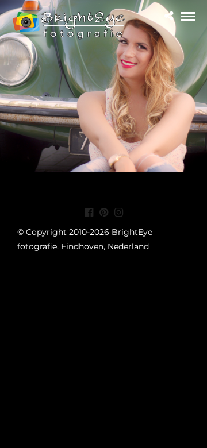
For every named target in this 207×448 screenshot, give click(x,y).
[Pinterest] (103, 212)
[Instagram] (118, 212)
